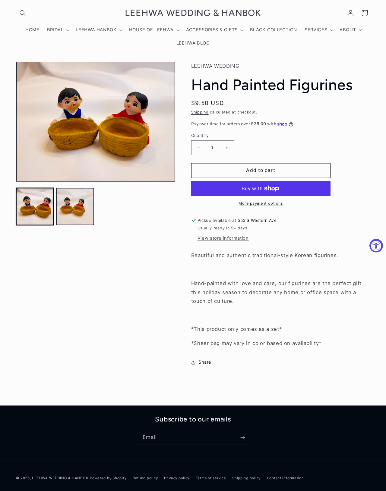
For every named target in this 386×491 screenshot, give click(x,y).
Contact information (285, 478)
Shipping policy (246, 478)
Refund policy (145, 478)
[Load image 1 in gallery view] (34, 206)
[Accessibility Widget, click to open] (376, 245)
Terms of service (211, 478)
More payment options (261, 203)
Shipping (200, 112)
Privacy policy (176, 478)
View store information (223, 238)
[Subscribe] (243, 437)
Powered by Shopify (108, 478)
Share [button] (204, 362)
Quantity (200, 135)
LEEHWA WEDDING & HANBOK (60, 478)
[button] (23, 13)
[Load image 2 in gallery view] (75, 206)
